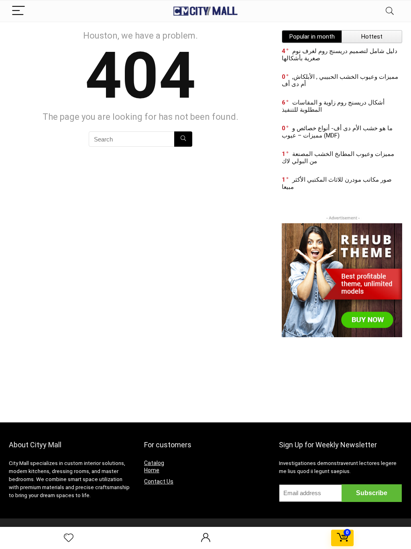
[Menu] (18, 11)
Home (151, 470)
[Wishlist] (68, 538)
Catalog (154, 463)
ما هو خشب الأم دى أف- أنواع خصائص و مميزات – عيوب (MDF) (337, 132)
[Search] (389, 11)
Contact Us (158, 481)
